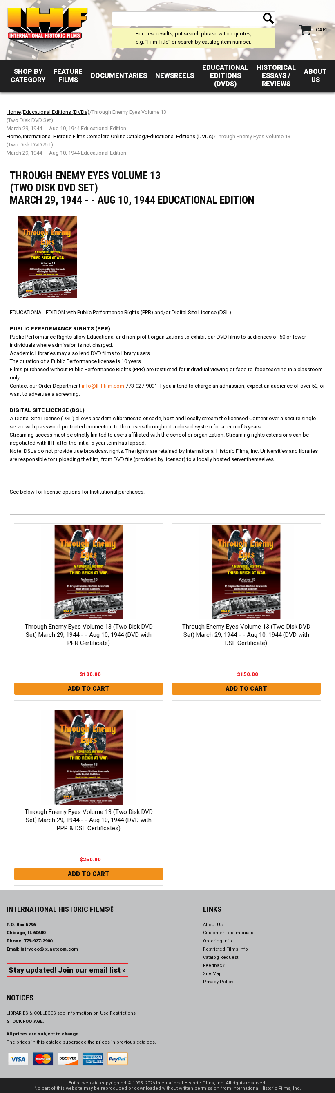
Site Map (212, 973)
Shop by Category (28, 76)
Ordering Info (217, 941)
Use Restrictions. (118, 1013)
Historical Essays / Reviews (276, 76)
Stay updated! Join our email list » (67, 970)
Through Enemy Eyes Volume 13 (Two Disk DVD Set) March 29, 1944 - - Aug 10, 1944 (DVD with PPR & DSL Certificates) (89, 820)
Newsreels (174, 76)
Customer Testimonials (228, 933)
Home (14, 112)
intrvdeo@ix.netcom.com (49, 949)
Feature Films (68, 76)
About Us (315, 76)
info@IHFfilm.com (103, 386)
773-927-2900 (38, 941)
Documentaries (119, 76)
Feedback (214, 965)
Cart (322, 30)
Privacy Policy (218, 981)
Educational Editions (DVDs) (225, 76)
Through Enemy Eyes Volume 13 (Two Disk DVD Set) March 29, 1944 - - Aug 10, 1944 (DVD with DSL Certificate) (246, 635)
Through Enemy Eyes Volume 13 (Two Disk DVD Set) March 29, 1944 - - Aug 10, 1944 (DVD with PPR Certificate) (89, 635)
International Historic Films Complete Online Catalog (84, 136)
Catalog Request (220, 957)
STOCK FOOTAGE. (25, 1021)
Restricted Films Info (225, 949)
